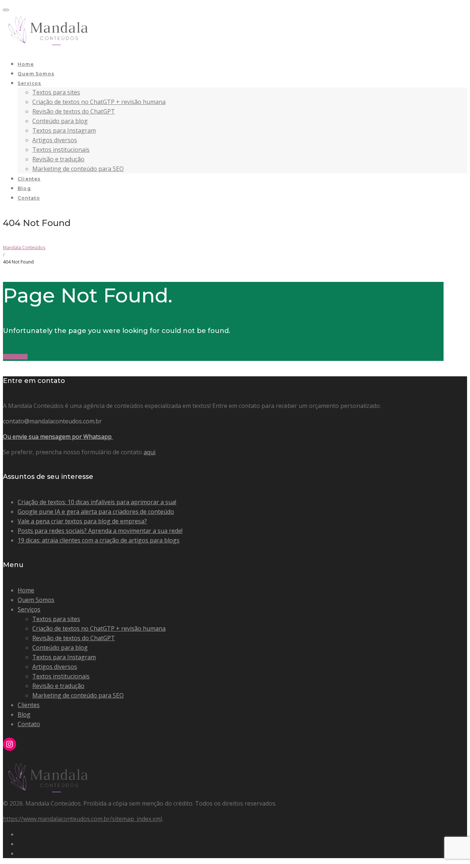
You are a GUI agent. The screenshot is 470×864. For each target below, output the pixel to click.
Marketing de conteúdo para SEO (78, 169)
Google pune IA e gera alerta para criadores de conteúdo (96, 512)
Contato (29, 198)
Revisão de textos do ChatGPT (73, 111)
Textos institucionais (61, 150)
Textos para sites (56, 92)
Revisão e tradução (58, 159)
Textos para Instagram (64, 130)
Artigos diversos (54, 140)
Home (26, 64)
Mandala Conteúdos (24, 247)
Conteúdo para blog (60, 121)
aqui (149, 452)
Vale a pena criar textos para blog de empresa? (82, 521)
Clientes (29, 179)
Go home (15, 356)
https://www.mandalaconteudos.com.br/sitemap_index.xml (82, 819)
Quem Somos (36, 73)
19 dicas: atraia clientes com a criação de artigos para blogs (99, 540)
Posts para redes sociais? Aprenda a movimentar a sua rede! (100, 531)
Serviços (29, 83)
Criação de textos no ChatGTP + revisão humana (99, 102)
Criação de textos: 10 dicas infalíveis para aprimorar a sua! (97, 502)
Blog (24, 188)
